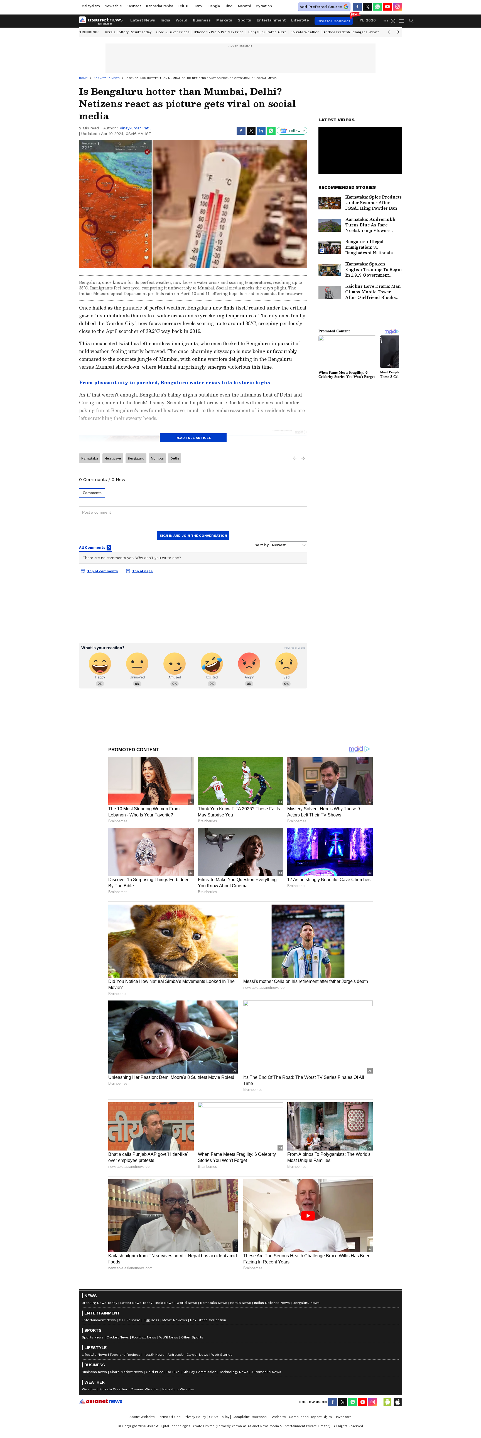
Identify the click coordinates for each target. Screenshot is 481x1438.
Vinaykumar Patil (135, 128)
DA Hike (173, 1372)
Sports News (93, 1337)
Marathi (244, 6)
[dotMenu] (386, 20)
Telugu (184, 6)
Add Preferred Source (321, 6)
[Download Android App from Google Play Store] (387, 1402)
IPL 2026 (367, 20)
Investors (344, 1417)
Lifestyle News (94, 1355)
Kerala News (240, 1303)
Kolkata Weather (305, 32)
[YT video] (387, 7)
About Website (142, 1417)
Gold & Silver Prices (173, 32)
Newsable (113, 6)
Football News (144, 1337)
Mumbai (157, 458)
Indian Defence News (272, 1303)
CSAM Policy (219, 1417)
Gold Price (154, 1372)
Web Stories (221, 1355)
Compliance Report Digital (311, 1417)
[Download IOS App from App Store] (397, 1402)
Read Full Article (193, 438)
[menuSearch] (411, 21)
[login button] (394, 21)
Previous (389, 32)
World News (186, 1303)
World (181, 20)
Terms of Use (169, 1417)
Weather (89, 1389)
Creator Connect (333, 21)
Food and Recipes (125, 1355)
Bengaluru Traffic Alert (267, 32)
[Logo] (102, 20)
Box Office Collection (208, 1320)
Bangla (214, 6)
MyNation (263, 6)
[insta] (397, 7)
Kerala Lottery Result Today (128, 32)
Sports (244, 20)
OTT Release (129, 1320)
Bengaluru (136, 458)
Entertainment (271, 20)
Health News (154, 1355)
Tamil (199, 6)
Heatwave (113, 458)
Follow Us (297, 131)
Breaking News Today (99, 1303)
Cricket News (118, 1337)
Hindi (228, 6)
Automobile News (266, 1372)
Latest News (142, 20)
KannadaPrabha (159, 6)
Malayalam (90, 6)
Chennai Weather (145, 1389)
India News (164, 1303)
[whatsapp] (377, 7)
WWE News (168, 1337)
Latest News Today (136, 1303)
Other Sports (192, 1337)
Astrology (175, 1355)
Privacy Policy (195, 1417)
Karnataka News (213, 1303)
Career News (197, 1355)
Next (398, 32)
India (165, 20)
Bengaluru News (306, 1303)
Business (202, 20)
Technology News (233, 1372)
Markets (224, 20)
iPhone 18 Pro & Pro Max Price (219, 32)
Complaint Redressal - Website (259, 1417)
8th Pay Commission (199, 1372)
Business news (94, 1372)
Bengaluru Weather (178, 1389)
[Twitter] (367, 7)
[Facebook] (357, 7)
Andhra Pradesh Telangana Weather (353, 32)
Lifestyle (300, 20)
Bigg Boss (151, 1320)
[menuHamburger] (402, 20)
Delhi (174, 458)
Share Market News (126, 1372)
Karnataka (89, 458)
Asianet (100, 1401)
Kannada (133, 6)
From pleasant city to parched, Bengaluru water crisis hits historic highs (174, 382)
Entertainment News (99, 1320)
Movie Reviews (174, 1320)
